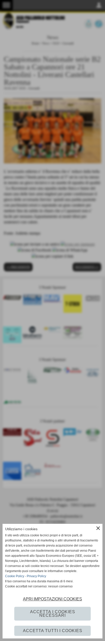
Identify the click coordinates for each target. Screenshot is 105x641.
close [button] (98, 528)
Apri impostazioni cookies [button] (52, 599)
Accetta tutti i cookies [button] (52, 630)
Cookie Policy (14, 576)
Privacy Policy (36, 576)
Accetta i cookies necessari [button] (52, 614)
